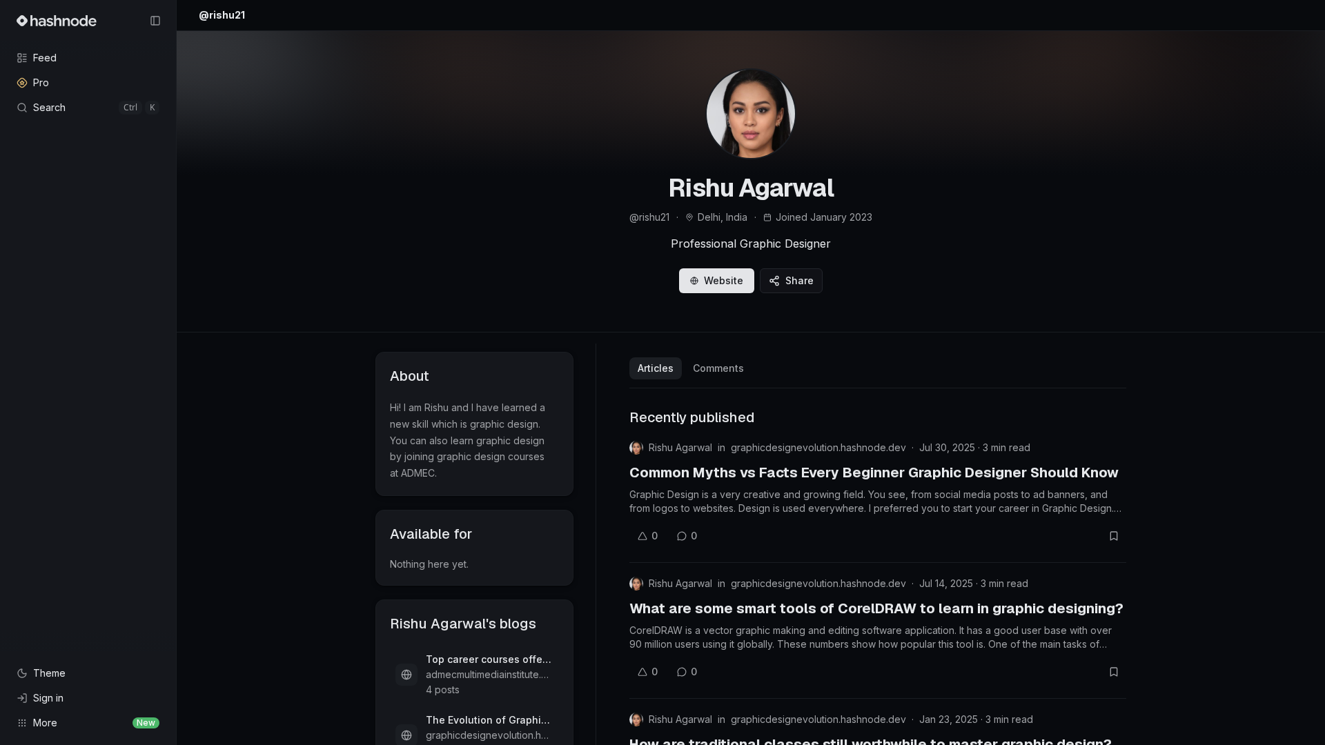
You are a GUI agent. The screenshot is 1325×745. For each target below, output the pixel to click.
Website (723, 280)
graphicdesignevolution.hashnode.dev (818, 447)
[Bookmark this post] (1113, 536)
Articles (656, 368)
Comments (718, 368)
